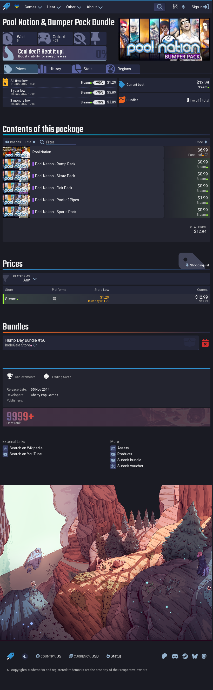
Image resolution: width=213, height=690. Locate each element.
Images (15, 142)
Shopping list (199, 265)
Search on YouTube (26, 454)
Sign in (197, 7)
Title (28, 142)
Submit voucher (130, 466)
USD (86, 656)
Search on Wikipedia (26, 448)
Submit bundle (129, 460)
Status (116, 656)
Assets (123, 448)
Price (200, 142)
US (51, 656)
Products (124, 454)
